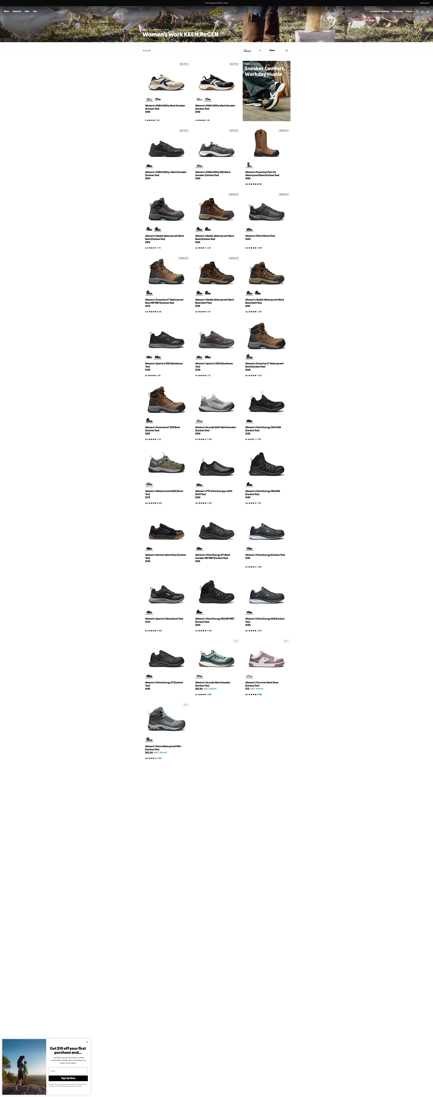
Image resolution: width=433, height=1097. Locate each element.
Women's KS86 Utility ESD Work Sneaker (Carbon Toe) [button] (212, 174)
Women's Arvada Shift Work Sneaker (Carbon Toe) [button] (215, 429)
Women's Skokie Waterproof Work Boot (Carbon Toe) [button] (164, 237)
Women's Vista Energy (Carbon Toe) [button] (265, 555)
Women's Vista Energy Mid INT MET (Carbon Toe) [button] (214, 620)
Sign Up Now (68, 1078)
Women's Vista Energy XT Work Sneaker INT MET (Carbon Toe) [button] (212, 556)
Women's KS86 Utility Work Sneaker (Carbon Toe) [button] (165, 107)
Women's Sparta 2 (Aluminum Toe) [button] (164, 619)
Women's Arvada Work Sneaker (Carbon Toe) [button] (212, 684)
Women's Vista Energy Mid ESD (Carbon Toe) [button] (262, 493)
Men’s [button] (6, 11)
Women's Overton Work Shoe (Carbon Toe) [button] (262, 684)
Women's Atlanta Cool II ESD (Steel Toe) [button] (164, 493)
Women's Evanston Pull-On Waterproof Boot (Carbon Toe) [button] (262, 174)
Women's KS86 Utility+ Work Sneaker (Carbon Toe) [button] (166, 174)
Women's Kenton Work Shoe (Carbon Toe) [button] (165, 556)
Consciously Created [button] (379, 11)
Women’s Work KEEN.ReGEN (180, 35)
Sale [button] (35, 11)
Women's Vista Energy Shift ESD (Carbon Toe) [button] (263, 429)
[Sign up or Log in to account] (422, 11)
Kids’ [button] (27, 11)
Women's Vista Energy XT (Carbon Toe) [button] (164, 684)
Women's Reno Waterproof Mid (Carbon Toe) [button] (163, 748)
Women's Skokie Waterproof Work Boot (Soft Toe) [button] (214, 301)
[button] (428, 11)
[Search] (417, 11)
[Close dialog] (87, 1042)
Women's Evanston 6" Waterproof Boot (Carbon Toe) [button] (264, 365)
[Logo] (216, 11)
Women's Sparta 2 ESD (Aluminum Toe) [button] (164, 365)
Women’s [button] (17, 11)
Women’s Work (162, 30)
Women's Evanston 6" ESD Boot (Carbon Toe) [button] (162, 429)
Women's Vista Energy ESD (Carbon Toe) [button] (265, 620)
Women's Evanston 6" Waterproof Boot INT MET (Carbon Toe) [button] (164, 301)
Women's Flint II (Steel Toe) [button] (260, 236)
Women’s (147, 30)
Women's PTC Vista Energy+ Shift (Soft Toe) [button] (213, 493)
